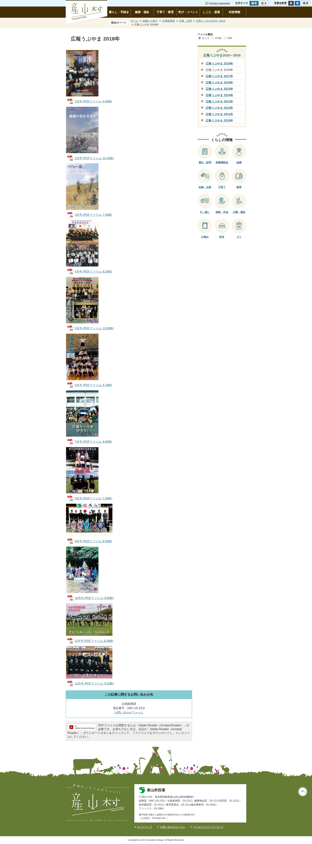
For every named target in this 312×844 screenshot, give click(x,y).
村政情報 (234, 12)
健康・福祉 (142, 12)
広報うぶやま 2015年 (219, 88)
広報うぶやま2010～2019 (210, 20)
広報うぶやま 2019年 (219, 63)
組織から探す (150, 20)
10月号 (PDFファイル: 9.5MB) (94, 598)
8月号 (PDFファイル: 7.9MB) (93, 498)
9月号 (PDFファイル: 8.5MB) (93, 541)
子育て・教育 (165, 12)
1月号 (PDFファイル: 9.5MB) (93, 101)
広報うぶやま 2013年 (219, 101)
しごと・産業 (211, 12)
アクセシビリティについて (208, 827)
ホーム (134, 20)
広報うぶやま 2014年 (219, 95)
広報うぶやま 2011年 (219, 114)
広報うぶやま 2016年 (219, 82)
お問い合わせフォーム (128, 712)
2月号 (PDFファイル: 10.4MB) (94, 158)
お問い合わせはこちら (172, 827)
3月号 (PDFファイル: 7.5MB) (93, 214)
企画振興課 (168, 20)
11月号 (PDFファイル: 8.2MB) (94, 640)
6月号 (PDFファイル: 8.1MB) (93, 385)
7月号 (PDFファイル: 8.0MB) (93, 441)
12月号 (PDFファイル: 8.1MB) (94, 683)
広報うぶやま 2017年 (219, 76)
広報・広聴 (185, 20)
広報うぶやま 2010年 (219, 120)
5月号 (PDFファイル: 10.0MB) (94, 328)
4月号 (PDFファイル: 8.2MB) (93, 271)
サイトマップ (144, 827)
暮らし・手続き (119, 12)
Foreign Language (219, 3)
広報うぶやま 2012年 (219, 107)
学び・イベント (188, 12)
